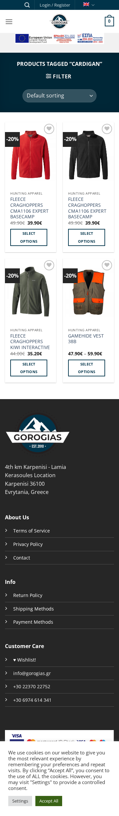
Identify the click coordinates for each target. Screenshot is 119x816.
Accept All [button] (48, 801)
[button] (27, 5)
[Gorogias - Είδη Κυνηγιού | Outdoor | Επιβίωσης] (59, 21)
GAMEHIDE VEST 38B (86, 338)
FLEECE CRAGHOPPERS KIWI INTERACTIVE (30, 341)
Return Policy (27, 595)
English (88, 5)
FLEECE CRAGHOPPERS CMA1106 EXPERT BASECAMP (29, 208)
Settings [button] (20, 801)
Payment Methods (33, 622)
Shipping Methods (33, 609)
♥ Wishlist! (24, 660)
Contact (21, 558)
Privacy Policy (28, 544)
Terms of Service (31, 531)
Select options (28, 237)
